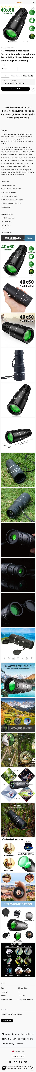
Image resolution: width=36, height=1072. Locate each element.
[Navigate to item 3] (16, 41)
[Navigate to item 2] (12, 41)
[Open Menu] (4, 1068)
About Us (6, 1034)
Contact (19, 1044)
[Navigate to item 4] (20, 41)
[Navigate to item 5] (24, 41)
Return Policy (8, 1044)
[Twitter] (10, 1062)
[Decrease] (2, 75)
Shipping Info (27, 1039)
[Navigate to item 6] (28, 41)
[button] (9, 69)
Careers (15, 1034)
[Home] (2, 2)
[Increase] (8, 75)
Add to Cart (15, 89)
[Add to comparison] (33, 89)
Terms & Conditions (11, 1039)
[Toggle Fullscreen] (33, 8)
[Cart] (32, 1068)
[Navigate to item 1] (8, 41)
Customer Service (18, 1056)
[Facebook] (15, 1062)
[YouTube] (25, 1062)
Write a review (6, 1020)
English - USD (19, 1051)
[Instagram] (20, 1062)
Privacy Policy (27, 1034)
